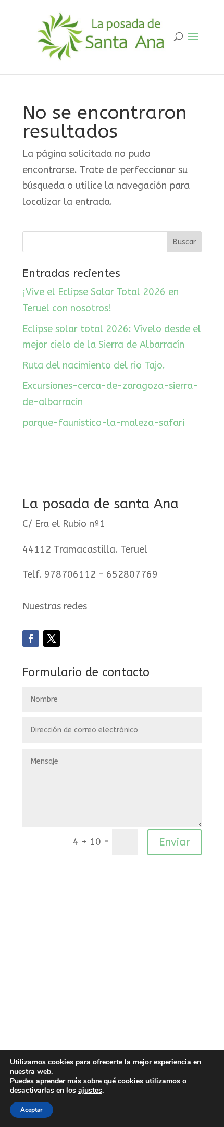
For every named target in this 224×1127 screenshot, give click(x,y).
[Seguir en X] (51, 638)
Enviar (174, 842)
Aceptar (31, 1110)
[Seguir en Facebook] (30, 638)
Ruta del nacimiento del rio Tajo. (93, 365)
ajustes (90, 1090)
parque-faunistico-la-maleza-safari (103, 422)
